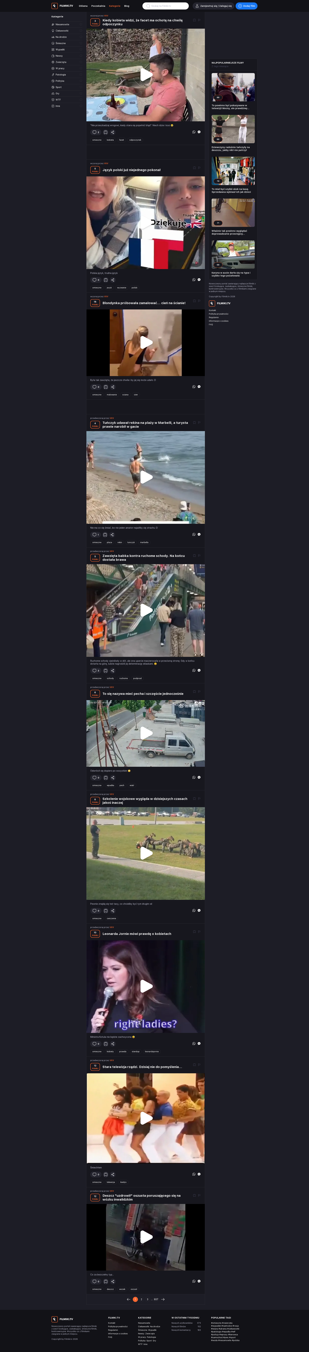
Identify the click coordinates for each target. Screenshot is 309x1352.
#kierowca (233, 1334)
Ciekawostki (143, 1326)
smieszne (96, 140)
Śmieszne (142, 1330)
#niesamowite (224, 1340)
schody (110, 678)
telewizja (111, 1182)
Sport (149, 1341)
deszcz (110, 1289)
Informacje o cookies (219, 321)
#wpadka (226, 1332)
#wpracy (223, 1334)
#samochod (217, 1337)
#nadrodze (226, 1326)
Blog (126, 6)
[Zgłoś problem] (199, 20)
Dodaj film (249, 6)
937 (156, 1299)
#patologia (216, 1332)
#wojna (214, 1329)
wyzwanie (121, 288)
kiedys (123, 1182)
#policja (215, 1334)
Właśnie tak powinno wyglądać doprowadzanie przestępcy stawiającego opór (229, 232)
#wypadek (216, 1326)
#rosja (236, 1326)
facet (121, 140)
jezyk (109, 288)
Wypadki (152, 1330)
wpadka (110, 785)
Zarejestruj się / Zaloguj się (216, 6)
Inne (145, 1344)
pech (122, 785)
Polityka (141, 1341)
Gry (154, 1341)
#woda (214, 1340)
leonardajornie (152, 1051)
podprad (137, 678)
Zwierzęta (150, 1334)
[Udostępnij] (113, 132)
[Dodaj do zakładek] (194, 20)
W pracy (142, 1337)
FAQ (211, 324)
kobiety (110, 1051)
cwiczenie (111, 918)
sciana (125, 395)
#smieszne (216, 1323)
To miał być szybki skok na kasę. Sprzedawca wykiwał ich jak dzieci (231, 190)
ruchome (123, 678)
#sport (232, 1337)
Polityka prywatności (218, 314)
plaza (109, 542)
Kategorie (114, 6)
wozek (122, 1289)
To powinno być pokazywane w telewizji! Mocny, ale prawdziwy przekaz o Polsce (229, 107)
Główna (83, 6)
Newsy (141, 1334)
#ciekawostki (233, 1329)
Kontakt (212, 310)
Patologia (151, 1337)
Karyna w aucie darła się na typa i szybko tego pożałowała (231, 274)
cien (136, 395)
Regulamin (214, 317)
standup (136, 1051)
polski (134, 288)
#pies (226, 1337)
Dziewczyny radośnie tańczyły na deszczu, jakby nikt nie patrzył (231, 148)
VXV (106, 16)
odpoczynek (135, 140)
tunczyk (131, 542)
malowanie (112, 395)
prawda (122, 1051)
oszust (134, 1289)
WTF (140, 1344)
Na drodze (155, 1326)
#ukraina (223, 1329)
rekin (119, 542)
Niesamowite (144, 1323)
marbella (144, 542)
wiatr (132, 785)
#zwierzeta (227, 1323)
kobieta (110, 140)
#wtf (233, 1332)
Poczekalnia (98, 6)
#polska (235, 1340)
